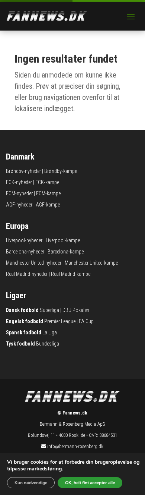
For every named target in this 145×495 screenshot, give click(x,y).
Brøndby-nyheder (23, 171)
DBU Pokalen (75, 310)
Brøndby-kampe (60, 171)
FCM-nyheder (19, 193)
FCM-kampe (48, 193)
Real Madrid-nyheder (27, 274)
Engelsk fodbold (24, 321)
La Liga (49, 332)
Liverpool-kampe (63, 240)
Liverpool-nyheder (24, 240)
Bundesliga (47, 344)
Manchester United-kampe (91, 263)
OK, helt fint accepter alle (90, 483)
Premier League (59, 321)
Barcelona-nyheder (25, 252)
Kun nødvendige (30, 483)
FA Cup (86, 321)
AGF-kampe (48, 205)
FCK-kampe (47, 182)
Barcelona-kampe (66, 252)
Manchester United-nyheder (33, 263)
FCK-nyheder (19, 182)
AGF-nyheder (19, 205)
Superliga (49, 310)
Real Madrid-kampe (70, 274)
